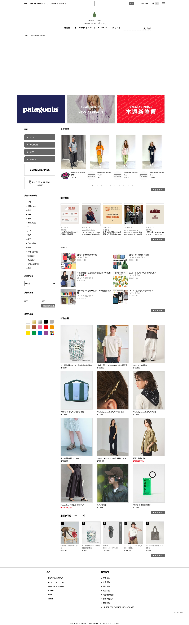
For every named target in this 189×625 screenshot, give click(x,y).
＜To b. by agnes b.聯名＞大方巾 (144, 412)
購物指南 (106, 591)
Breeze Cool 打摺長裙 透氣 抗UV (72, 505)
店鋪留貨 (106, 603)
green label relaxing (78, 172)
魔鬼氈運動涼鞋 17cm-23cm (71, 458)
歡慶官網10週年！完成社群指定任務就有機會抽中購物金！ (112, 234)
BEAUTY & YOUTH (56, 582)
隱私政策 (106, 587)
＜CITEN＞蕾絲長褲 (140, 365)
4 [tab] (106, 185)
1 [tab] (92, 185)
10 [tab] (132, 185)
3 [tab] (101, 185)
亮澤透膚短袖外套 (139, 458)
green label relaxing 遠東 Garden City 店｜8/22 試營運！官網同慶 (133, 234)
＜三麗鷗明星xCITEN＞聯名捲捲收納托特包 (76, 365)
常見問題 (106, 582)
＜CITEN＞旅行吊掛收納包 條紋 (72, 412)
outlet (50, 599)
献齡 (65, 175)
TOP (26, 35)
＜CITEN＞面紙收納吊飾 (141, 505)
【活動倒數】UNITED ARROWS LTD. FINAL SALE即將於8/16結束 (155, 234)
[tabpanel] (74, 158)
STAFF (91, 175)
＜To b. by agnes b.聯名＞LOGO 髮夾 (110, 412)
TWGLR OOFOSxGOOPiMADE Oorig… (110, 548)
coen (50, 595)
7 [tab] (119, 185)
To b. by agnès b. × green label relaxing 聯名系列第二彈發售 (91, 234)
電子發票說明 (108, 595)
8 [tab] (123, 185)
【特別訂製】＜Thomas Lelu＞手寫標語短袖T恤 (114, 365)
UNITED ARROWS (55, 578)
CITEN (51, 591)
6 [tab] (114, 185)
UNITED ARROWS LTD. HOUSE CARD (118, 607)
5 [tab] (110, 185)
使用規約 (106, 578)
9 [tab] (128, 185)
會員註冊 (144, 3)
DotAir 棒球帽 (101, 505)
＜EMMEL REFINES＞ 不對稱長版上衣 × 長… (113, 458)
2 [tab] (97, 185)
